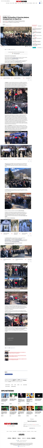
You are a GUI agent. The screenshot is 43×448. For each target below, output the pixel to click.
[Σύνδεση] (40, 3)
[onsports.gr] (14, 438)
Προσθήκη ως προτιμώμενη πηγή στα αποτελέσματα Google (16, 53)
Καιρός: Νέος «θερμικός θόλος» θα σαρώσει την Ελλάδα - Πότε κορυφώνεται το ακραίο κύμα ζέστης (29, 400)
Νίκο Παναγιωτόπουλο (8, 240)
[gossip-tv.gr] (10, 438)
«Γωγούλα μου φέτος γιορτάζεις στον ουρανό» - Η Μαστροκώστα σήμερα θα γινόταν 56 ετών (30, 412)
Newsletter (9, 381)
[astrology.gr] (24, 438)
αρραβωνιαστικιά (17, 61)
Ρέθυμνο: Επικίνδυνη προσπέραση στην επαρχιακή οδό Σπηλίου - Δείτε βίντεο (37, 41)
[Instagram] (5, 1)
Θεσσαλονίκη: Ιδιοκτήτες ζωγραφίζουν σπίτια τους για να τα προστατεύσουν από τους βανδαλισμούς (37, 29)
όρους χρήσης (34, 424)
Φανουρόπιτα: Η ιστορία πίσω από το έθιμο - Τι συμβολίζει (37, 35)
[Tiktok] (6, 1)
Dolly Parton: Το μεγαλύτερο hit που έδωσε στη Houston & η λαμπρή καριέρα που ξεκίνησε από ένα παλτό (21, 400)
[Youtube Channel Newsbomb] (8, 1)
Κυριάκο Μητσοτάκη (18, 239)
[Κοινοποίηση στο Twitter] (8, 49)
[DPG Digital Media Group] (21, 435)
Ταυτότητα (8, 431)
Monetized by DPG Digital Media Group (23, 440)
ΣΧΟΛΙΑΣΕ (27, 46)
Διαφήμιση (35, 431)
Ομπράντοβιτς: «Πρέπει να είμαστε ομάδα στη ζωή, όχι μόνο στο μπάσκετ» (13, 400)
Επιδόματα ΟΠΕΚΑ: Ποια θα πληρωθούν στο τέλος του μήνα (37, 38)
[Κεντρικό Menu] (42, 3)
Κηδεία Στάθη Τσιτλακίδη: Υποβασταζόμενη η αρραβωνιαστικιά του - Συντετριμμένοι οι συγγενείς (18, 359)
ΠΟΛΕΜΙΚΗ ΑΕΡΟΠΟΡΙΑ (13, 386)
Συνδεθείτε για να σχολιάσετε (8, 374)
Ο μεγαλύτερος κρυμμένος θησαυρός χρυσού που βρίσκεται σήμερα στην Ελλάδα (21, 412)
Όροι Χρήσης (10, 431)
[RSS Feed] (9, 1)
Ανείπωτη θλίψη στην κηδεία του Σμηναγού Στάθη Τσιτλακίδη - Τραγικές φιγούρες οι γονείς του (17, 356)
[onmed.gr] (33, 438)
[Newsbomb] (11, 424)
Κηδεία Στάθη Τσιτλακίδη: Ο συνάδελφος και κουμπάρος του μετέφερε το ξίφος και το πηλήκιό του (17, 352)
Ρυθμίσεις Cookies (24, 431)
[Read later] (31, 46)
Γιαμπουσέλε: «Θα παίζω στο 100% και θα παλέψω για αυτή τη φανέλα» (38, 412)
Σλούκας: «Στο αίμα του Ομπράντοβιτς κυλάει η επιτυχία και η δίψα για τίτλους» (4, 412)
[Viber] (4, 1)
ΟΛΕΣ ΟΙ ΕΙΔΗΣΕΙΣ (39, 47)
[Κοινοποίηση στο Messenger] (9, 49)
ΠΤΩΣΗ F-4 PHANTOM (7, 386)
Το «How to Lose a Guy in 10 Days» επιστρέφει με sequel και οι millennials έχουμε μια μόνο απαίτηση (13, 412)
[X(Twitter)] (2, 1)
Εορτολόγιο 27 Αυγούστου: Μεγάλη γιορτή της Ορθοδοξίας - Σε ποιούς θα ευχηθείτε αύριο (37, 33)
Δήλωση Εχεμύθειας (14, 431)
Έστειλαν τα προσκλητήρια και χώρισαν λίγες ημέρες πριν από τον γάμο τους (38, 400)
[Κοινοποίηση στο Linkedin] (11, 49)
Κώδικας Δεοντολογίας (19, 431)
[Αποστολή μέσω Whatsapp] (10, 49)
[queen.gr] (19, 438)
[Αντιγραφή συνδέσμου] (29, 46)
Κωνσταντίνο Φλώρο (20, 240)
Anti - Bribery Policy (28, 431)
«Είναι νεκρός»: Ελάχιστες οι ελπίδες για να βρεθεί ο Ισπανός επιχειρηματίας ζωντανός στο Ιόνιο (4, 400)
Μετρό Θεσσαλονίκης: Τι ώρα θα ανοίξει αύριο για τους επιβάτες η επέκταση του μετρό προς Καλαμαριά (37, 45)
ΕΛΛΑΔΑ (2, 46)
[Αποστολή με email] (14, 49)
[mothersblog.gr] (29, 438)
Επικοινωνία (32, 431)
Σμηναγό (6, 21)
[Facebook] (1, 1)
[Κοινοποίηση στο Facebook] (6, 49)
